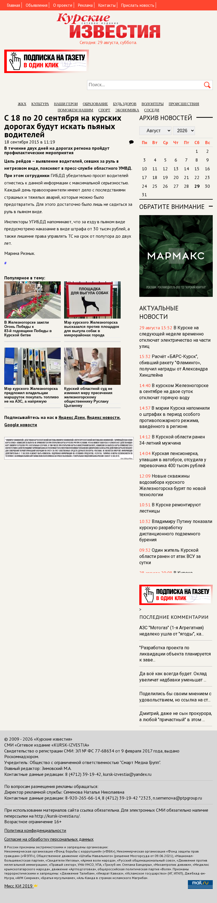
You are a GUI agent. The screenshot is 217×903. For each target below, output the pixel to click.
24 (144, 186)
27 (176, 186)
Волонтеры (153, 104)
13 (176, 168)
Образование (95, 104)
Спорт (104, 110)
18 (154, 177)
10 (144, 168)
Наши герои (66, 104)
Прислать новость (137, 5)
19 (165, 177)
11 (154, 168)
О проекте (62, 5)
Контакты (107, 5)
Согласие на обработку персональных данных (49, 839)
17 (144, 177)
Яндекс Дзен (71, 417)
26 (165, 186)
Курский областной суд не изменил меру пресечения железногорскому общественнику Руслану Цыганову (88, 397)
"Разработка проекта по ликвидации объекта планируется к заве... (175, 654)
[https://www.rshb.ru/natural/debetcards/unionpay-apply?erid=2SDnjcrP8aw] (68, 458)
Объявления (36, 5)
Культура (40, 104)
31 (144, 194)
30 (207, 186)
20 (176, 177)
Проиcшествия (184, 104)
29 (196, 186)
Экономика (127, 110)
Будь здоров (124, 104)
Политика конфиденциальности (35, 830)
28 (186, 186)
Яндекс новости (103, 417)
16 (207, 168)
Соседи (151, 110)
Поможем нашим (75, 110)
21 (186, 177)
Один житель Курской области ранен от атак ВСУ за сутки (170, 556)
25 (154, 186)
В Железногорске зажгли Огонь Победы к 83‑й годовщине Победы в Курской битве (28, 328)
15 (196, 168)
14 (186, 168)
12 (165, 168)
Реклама (85, 5)
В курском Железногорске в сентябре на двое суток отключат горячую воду (174, 392)
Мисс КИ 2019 (19, 886)
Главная (13, 5)
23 (207, 177)
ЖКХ (22, 104)
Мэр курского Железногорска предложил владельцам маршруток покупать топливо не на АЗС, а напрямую (31, 395)
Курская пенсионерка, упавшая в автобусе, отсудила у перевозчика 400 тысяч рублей (172, 460)
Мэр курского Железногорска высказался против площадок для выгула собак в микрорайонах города (91, 328)
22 (196, 177)
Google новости (20, 424)
